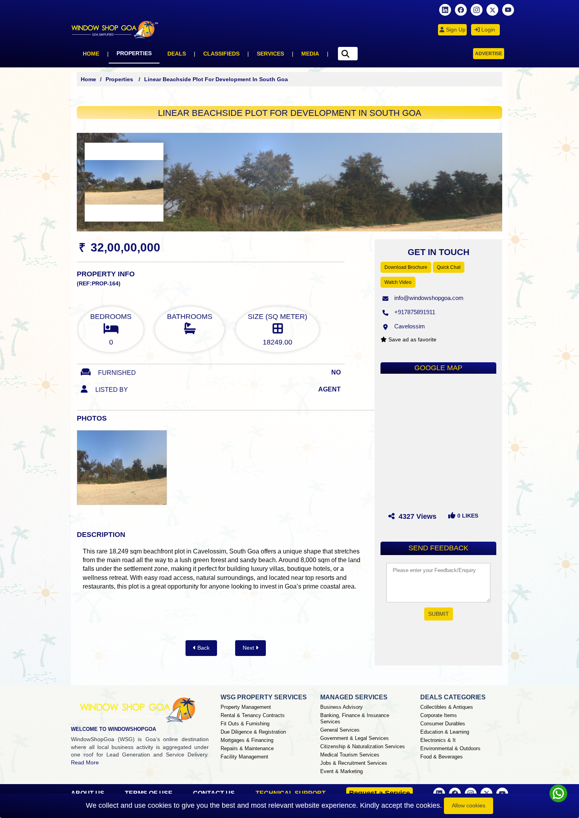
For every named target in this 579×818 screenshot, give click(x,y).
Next (249, 648)
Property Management (246, 707)
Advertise (488, 53)
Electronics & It (438, 740)
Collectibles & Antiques (446, 707)
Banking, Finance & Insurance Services (354, 718)
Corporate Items (438, 715)
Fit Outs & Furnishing (245, 724)
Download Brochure (405, 267)
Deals (176, 53)
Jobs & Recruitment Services (353, 763)
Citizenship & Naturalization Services (362, 746)
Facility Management (244, 757)
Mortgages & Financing (247, 740)
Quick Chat (448, 267)
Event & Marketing (341, 771)
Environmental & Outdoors (450, 748)
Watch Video (398, 282)
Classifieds (221, 53)
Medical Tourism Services (349, 755)
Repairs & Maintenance (247, 748)
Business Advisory (341, 707)
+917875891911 (414, 312)
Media (310, 53)
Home (91, 53)
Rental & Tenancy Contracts (253, 715)
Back (203, 648)
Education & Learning (444, 732)
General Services (340, 730)
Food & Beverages (441, 757)
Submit (438, 614)
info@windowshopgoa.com (429, 297)
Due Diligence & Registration (253, 732)
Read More (85, 762)
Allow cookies (468, 805)
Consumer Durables (442, 724)
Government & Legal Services (354, 738)
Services (270, 53)
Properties (134, 53)
